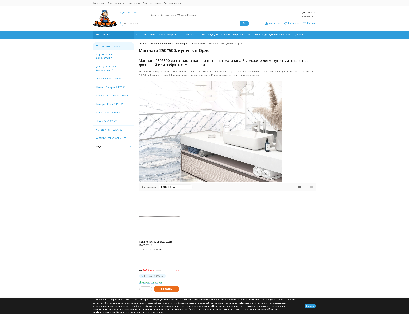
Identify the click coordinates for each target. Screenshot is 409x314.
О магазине (99, 3)
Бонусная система (152, 3)
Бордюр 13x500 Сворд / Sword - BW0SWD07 (156, 243)
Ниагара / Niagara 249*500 (110, 87)
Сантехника (189, 34)
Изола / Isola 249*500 (108, 112)
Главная (143, 43)
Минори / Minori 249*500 (109, 104)
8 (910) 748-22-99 (128, 12)
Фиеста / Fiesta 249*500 (109, 129)
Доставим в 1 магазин (150, 281)
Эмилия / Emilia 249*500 (109, 78)
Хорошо (310, 305)
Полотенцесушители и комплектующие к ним (225, 34)
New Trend (199, 43)
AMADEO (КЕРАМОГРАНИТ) (111, 138)
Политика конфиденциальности (124, 3)
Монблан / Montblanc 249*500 (112, 95)
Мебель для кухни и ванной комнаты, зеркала (280, 34)
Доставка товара (172, 3)
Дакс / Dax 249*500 (106, 121)
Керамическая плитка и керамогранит (157, 34)
